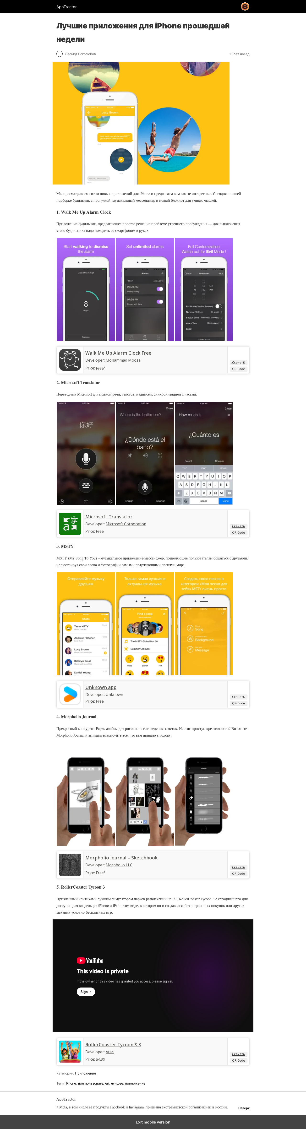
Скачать (238, 362)
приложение (135, 1083)
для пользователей (93, 1083)
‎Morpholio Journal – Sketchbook (121, 858)
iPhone (71, 1083)
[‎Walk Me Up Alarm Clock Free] (70, 369)
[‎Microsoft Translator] (70, 533)
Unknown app (100, 687)
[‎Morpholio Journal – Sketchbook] (70, 874)
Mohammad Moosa (123, 360)
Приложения (85, 1073)
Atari (110, 1051)
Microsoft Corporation (126, 524)
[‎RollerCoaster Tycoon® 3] (70, 1061)
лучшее (117, 1083)
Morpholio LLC (119, 865)
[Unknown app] (70, 703)
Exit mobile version (153, 1122)
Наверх (244, 1108)
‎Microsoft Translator (108, 517)
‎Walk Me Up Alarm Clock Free (118, 353)
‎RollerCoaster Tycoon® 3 (113, 1045)
